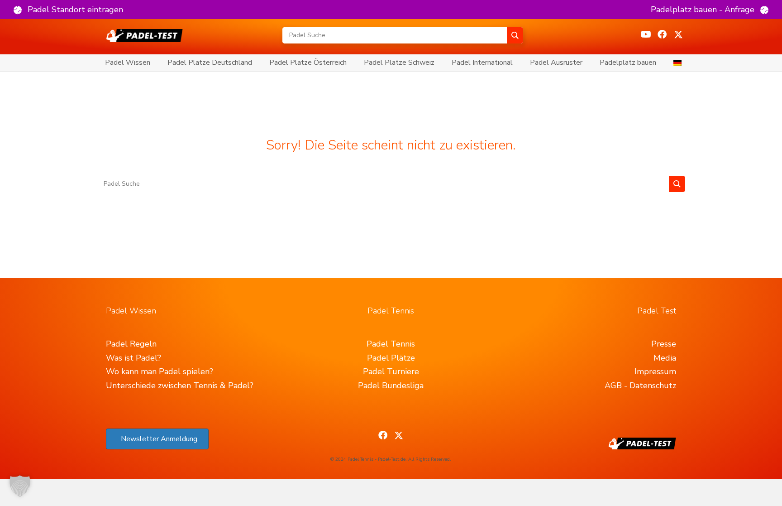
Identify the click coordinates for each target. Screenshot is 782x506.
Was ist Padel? (133, 357)
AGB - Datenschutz (640, 385)
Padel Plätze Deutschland (209, 62)
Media (664, 357)
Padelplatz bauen (628, 62)
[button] (68, 9)
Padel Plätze (391, 357)
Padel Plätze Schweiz (399, 62)
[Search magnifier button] (515, 35)
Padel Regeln (131, 343)
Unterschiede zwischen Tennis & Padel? (179, 385)
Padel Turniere (391, 371)
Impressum (655, 371)
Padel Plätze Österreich (308, 62)
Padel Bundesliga (391, 385)
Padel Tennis (391, 343)
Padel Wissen (127, 62)
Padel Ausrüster (556, 62)
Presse (663, 343)
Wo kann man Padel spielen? (159, 371)
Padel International (482, 62)
